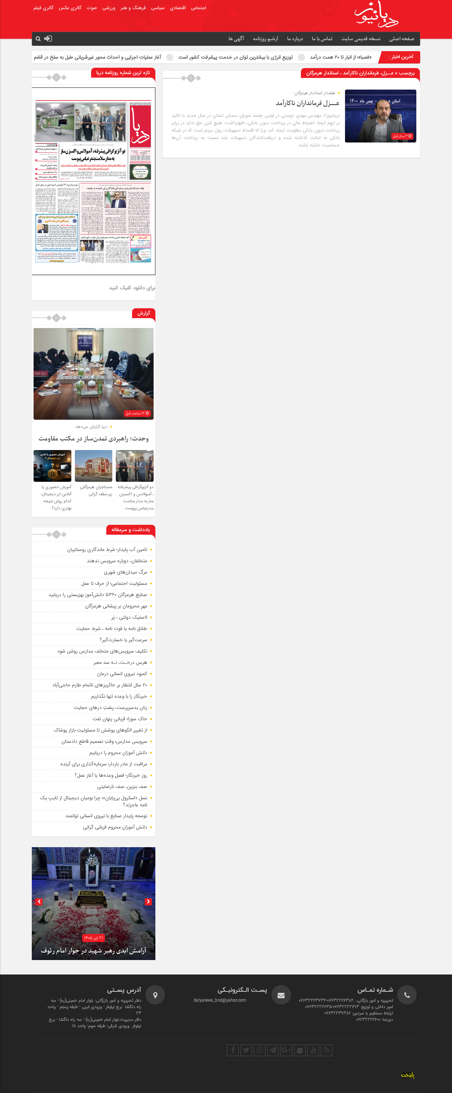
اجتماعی (198, 8)
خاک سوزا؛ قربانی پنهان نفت (120, 719)
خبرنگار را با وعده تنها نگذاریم (119, 696)
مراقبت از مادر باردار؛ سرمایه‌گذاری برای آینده (103, 764)
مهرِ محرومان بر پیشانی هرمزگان (116, 606)
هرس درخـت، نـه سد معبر (120, 662)
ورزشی (108, 8)
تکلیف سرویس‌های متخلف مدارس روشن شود (102, 651)
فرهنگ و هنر (133, 8)
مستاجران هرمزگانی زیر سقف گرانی (96, 491)
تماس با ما (322, 39)
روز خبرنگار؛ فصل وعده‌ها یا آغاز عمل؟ (111, 775)
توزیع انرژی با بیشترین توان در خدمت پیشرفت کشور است (300, 57)
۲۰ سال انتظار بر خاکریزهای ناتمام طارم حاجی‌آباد (99, 685)
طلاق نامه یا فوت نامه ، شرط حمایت (111, 628)
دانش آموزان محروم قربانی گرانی (115, 827)
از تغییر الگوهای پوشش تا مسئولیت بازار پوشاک (100, 730)
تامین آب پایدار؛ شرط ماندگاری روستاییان (107, 549)
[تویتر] (246, 1050)
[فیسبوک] (233, 1050)
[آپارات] (300, 1050)
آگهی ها (236, 39)
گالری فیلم (43, 8)
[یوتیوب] (313, 1050)
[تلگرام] (273, 1050)
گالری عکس (70, 8)
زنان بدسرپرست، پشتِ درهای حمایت (110, 707)
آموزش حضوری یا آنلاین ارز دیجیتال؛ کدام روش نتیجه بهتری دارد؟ (56, 498)
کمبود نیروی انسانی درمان (122, 674)
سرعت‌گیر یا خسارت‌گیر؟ (123, 640)
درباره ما (295, 39)
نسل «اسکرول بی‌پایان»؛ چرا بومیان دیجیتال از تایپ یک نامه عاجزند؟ (93, 801)
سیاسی (158, 8)
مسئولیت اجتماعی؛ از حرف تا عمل (114, 583)
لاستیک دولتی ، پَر (129, 617)
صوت (92, 8)
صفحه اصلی (402, 39)
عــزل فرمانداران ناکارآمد (308, 103)
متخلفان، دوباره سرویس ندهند (117, 561)
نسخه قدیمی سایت (360, 39)
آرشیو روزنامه (265, 39)
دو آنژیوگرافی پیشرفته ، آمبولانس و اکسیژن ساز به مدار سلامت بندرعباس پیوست (136, 498)
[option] (93, 903)
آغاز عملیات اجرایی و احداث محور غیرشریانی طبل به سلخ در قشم (162, 57)
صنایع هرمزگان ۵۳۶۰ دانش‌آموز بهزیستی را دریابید (97, 595)
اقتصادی (178, 8)
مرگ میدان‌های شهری (125, 572)
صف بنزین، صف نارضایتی (122, 786)
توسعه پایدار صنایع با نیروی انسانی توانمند (106, 816)
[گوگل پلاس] (286, 1050)
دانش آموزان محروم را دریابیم (118, 753)
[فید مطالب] (327, 1050)
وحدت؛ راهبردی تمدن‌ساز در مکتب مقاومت (93, 439)
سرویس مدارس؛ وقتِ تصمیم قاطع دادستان (104, 741)
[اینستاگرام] (260, 1050)
